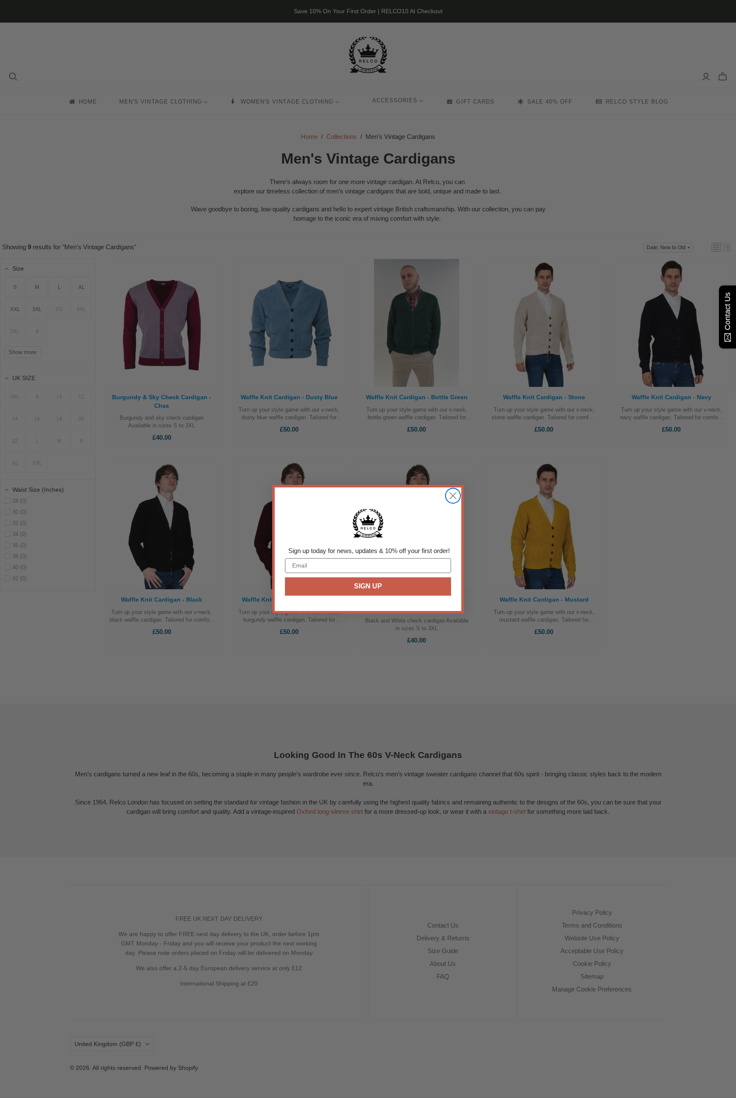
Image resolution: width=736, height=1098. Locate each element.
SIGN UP (368, 586)
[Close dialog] (453, 495)
